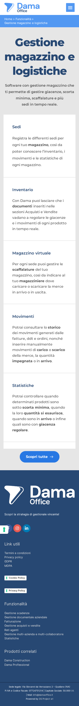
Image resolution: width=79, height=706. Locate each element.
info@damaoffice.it (43, 694)
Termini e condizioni (17, 553)
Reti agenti (11, 630)
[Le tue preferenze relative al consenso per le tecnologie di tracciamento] (4, 529)
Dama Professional (16, 664)
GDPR (8, 561)
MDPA (8, 565)
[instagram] (17, 528)
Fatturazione (12, 621)
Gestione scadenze (16, 613)
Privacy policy (13, 557)
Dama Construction (17, 660)
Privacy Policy (17, 590)
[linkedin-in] (27, 528)
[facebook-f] (8, 528)
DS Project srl (46, 698)
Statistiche (11, 638)
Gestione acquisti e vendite (22, 625)
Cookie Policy (17, 577)
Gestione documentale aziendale (25, 617)
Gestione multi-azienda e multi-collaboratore (33, 634)
